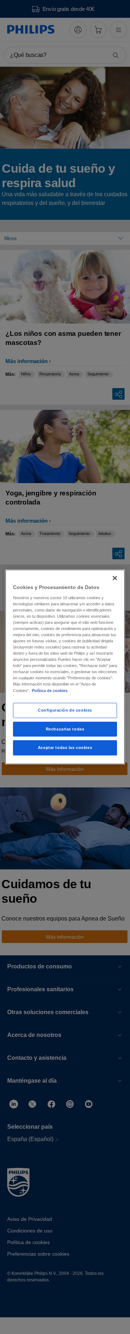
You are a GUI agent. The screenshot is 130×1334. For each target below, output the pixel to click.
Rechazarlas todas (65, 728)
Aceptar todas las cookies (65, 747)
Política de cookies (50, 690)
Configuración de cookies (65, 710)
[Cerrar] (115, 578)
